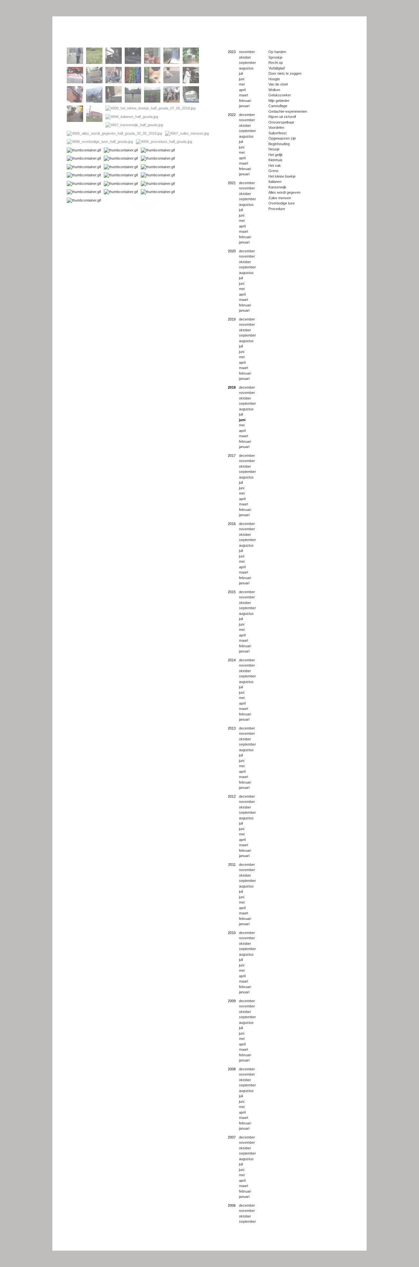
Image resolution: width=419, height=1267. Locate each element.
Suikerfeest (277, 133)
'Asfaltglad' (276, 68)
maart (243, 95)
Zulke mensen (279, 198)
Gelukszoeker (279, 95)
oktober (245, 57)
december (247, 115)
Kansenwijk (277, 187)
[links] (362, 1247)
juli (241, 73)
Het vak (274, 165)
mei (242, 84)
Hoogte (274, 79)
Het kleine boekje (282, 176)
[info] (332, 1247)
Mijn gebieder (278, 101)
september (247, 63)
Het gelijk (275, 155)
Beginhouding (279, 144)
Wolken (274, 90)
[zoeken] (342, 1247)
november (247, 52)
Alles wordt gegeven (284, 192)
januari (244, 106)
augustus (246, 68)
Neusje (274, 149)
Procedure (276, 209)
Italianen (275, 182)
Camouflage (277, 106)
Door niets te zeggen (284, 73)
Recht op (275, 63)
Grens (273, 171)
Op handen (277, 52)
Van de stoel (278, 84)
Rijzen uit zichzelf (282, 117)
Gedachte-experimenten (287, 111)
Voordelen (276, 127)
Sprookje (275, 57)
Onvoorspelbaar (281, 122)
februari (245, 101)
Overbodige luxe (281, 203)
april (242, 90)
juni (241, 79)
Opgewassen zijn (282, 138)
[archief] (352, 1247)
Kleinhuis (275, 160)
